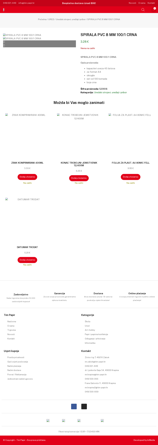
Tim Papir (21, 440)
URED (51, 19)
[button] (138, 10)
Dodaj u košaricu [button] (27, 177)
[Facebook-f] (74, 406)
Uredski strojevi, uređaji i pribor (71, 19)
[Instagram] (84, 406)
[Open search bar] (143, 9)
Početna (42, 19)
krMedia (151, 440)
